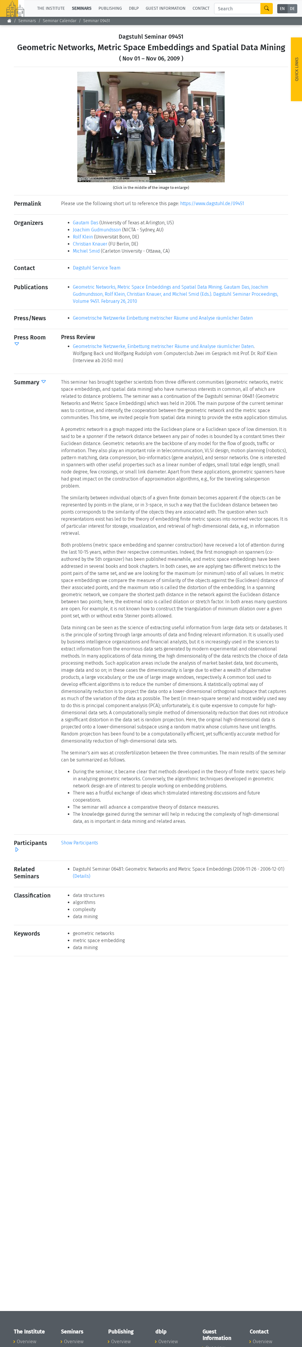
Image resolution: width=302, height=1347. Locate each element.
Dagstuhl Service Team (97, 268)
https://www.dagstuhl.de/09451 (212, 203)
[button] (88, 127)
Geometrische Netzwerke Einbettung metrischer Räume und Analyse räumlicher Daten (163, 318)
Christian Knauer (90, 244)
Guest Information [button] (166, 8)
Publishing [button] (110, 8)
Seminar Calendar (59, 20)
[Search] (266, 8)
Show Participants (79, 843)
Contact (201, 8)
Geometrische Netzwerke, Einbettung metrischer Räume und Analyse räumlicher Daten (163, 346)
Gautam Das (85, 222)
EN (282, 8)
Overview (26, 1341)
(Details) (81, 876)
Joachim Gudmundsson (97, 230)
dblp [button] (134, 8)
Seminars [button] (81, 8)
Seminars (27, 20)
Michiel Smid (86, 251)
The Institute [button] (51, 8)
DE (292, 8)
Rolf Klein (83, 237)
